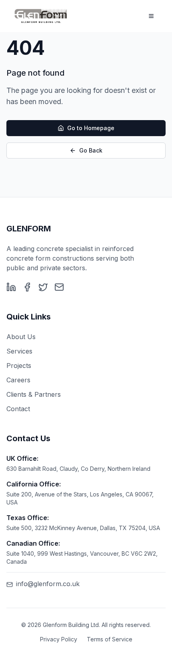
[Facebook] (27, 287)
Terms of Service (109, 639)
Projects (18, 366)
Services (19, 351)
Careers (18, 380)
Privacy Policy (58, 639)
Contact (18, 409)
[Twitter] (43, 287)
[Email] (59, 287)
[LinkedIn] (11, 287)
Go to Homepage (90, 128)
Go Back (90, 150)
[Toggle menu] (151, 16)
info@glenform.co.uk (48, 584)
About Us (21, 337)
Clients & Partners (33, 394)
